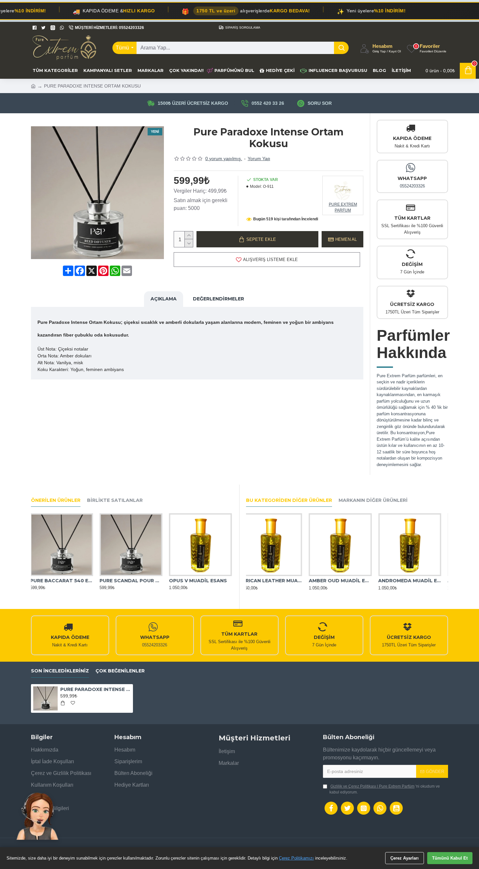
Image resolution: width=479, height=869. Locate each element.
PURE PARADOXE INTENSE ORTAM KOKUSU (95, 689)
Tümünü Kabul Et (450, 858)
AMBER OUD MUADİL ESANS (346, 581)
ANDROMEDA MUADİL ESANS (416, 581)
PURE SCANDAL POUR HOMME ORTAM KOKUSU (131, 581)
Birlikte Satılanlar (115, 500)
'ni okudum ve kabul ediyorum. (384, 789)
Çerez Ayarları (404, 858)
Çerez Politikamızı (296, 858)
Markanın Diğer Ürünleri (373, 500)
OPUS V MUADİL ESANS (199, 581)
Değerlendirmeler (218, 299)
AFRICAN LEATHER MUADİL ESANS (277, 581)
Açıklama (164, 299)
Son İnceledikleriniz (60, 671)
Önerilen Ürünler (55, 500)
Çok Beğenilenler (120, 671)
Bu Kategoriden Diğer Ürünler (289, 500)
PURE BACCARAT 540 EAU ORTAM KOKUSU (62, 581)
